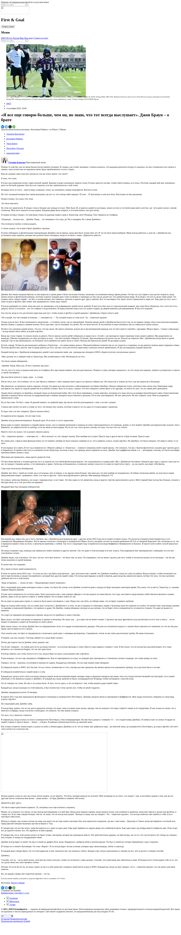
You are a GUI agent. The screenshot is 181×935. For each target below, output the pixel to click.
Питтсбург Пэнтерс (15, 148)
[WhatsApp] (13, 126)
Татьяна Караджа (16, 162)
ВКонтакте (14, 901)
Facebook (13, 898)
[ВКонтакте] (2, 126)
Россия (16, 38)
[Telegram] (6, 126)
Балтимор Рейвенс (14, 139)
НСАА (9, 38)
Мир (22, 38)
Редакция (5, 919)
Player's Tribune (18, 883)
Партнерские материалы (12, 921)
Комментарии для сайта (15, 893)
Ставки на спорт (40, 38)
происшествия (12, 153)
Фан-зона (28, 38)
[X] (10, 126)
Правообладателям (18, 919)
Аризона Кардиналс (15, 134)
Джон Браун (11, 143)
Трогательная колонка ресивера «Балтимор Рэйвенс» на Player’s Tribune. (33, 129)
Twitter (12, 905)
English (27, 921)
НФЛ (3, 38)
